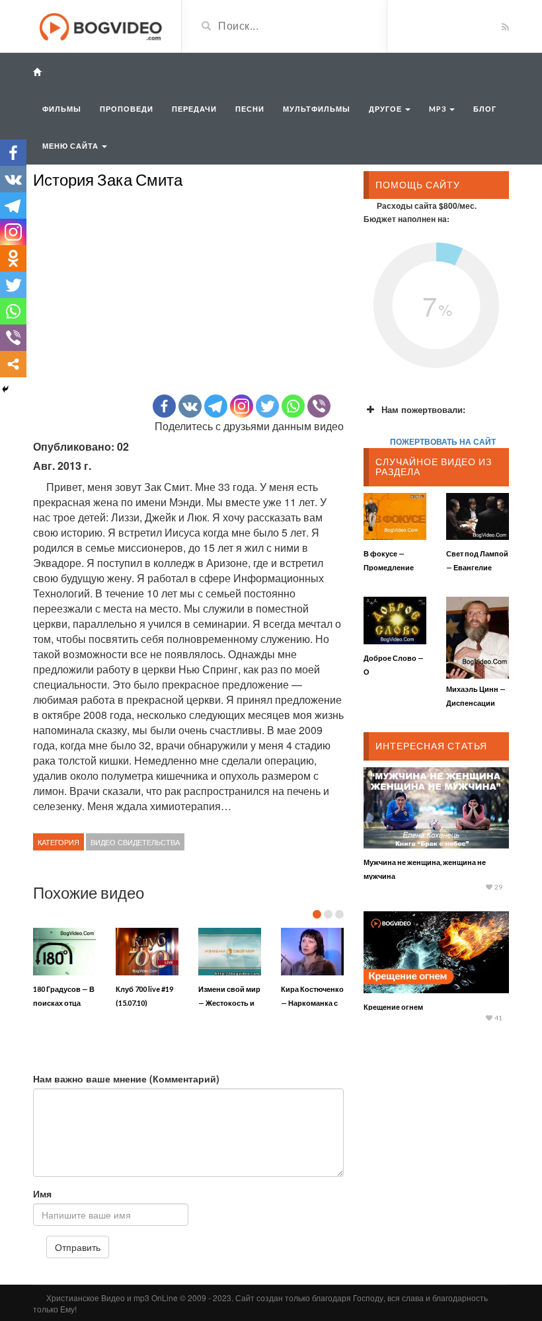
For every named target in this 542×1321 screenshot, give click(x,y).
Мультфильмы (316, 108)
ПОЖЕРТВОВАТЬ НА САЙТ (443, 441)
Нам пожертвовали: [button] (423, 409)
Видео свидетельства (135, 842)
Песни (249, 108)
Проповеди (126, 108)
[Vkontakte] (190, 406)
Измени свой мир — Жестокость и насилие (229, 1003)
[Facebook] (164, 406)
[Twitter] (267, 406)
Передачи (194, 108)
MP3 (438, 108)
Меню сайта (71, 145)
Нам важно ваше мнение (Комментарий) (126, 1078)
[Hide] (5, 389)
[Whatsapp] (293, 406)
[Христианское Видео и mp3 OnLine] (102, 25)
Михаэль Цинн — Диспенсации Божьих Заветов (476, 703)
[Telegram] (215, 406)
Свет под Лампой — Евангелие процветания (477, 567)
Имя (42, 1193)
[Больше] (13, 364)
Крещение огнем (393, 1006)
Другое (386, 108)
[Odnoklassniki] (13, 258)
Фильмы (61, 108)
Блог (484, 108)
